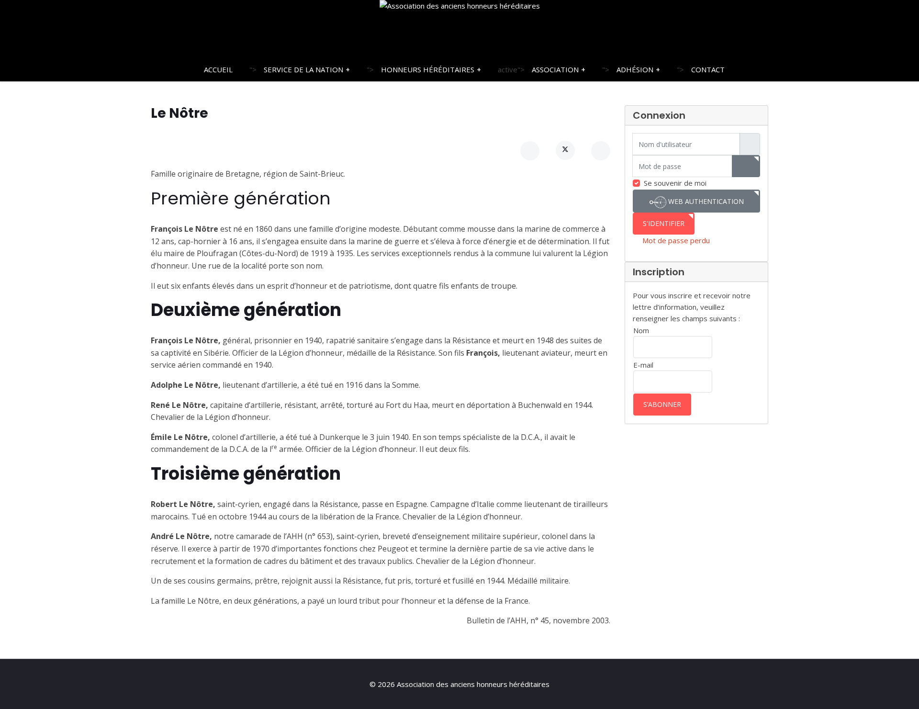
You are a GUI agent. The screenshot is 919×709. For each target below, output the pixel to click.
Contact (708, 69)
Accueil (218, 69)
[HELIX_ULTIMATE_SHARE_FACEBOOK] (529, 150)
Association (555, 69)
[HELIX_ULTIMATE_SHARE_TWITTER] (565, 150)
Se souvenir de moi (675, 183)
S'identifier (663, 223)
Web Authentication (705, 201)
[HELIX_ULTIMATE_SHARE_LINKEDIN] (600, 150)
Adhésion (634, 69)
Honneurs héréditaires (427, 69)
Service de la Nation (303, 69)
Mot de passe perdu (676, 240)
